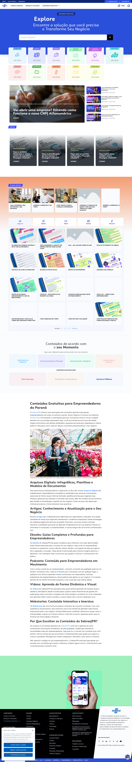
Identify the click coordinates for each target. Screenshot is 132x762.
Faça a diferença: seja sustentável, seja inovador (17, 206)
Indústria (52, 721)
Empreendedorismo (53, 104)
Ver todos (29, 744)
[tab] (20, 222)
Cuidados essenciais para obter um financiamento (79, 295)
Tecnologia (52, 726)
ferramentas (35, 418)
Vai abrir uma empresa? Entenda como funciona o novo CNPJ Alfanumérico (44, 112)
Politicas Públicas (54, 753)
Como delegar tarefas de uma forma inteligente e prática (107, 319)
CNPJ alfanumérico (40, 104)
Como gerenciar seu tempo (49, 319)
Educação (52, 743)
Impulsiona (29, 726)
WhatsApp (75, 721)
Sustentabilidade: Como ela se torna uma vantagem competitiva (23, 319)
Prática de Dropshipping (76, 270)
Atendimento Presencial (80, 724)
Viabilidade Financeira (33, 742)
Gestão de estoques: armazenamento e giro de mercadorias (20, 296)
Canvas (28, 716)
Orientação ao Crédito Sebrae (36, 734)
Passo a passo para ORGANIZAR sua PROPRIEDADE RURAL (110, 115)
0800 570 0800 (77, 718)
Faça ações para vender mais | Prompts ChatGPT (107, 155)
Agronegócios (53, 716)
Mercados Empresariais (56, 751)
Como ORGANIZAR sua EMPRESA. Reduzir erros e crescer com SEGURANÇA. (110, 89)
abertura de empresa (19, 104)
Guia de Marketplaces (33, 724)
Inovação (29, 729)
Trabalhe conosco (78, 744)
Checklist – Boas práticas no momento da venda (50, 295)
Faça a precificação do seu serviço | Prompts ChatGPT (51, 155)
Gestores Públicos (55, 746)
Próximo (74, 328)
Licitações (75, 749)
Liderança (29, 731)
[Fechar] (33, 730)
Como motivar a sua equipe (77, 319)
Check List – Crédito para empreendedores (105, 295)
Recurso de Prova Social (48, 270)
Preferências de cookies (18, 755)
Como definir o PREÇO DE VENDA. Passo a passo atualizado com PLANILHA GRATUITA (111, 98)
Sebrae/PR (36, 412)
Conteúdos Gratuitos (50, 6)
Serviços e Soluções (33, 6)
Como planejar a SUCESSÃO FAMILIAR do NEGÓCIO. (111, 106)
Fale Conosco (76, 716)
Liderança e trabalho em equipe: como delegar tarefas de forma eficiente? (88, 207)
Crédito (28, 718)
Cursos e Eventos (17, 6)
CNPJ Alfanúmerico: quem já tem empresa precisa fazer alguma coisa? (51, 246)
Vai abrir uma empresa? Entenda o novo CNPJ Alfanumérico (23, 246)
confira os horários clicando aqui (81, 729)
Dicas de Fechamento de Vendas (108, 245)
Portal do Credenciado (79, 746)
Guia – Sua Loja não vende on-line (80, 245)
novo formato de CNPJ (66, 104)
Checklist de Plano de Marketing (23, 270)
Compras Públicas (32, 721)
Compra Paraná (54, 738)
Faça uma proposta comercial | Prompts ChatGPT (80, 155)
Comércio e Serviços (56, 718)
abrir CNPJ (30, 104)
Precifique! (29, 737)
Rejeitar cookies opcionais (18, 750)
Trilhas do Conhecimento (34, 739)
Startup (51, 729)
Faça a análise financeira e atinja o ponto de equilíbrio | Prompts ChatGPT (22, 155)
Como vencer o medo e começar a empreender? (64, 206)
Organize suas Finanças (105, 270)
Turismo (51, 724)
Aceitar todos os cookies (18, 745)
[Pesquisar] (110, 37)
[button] (111, 1)
